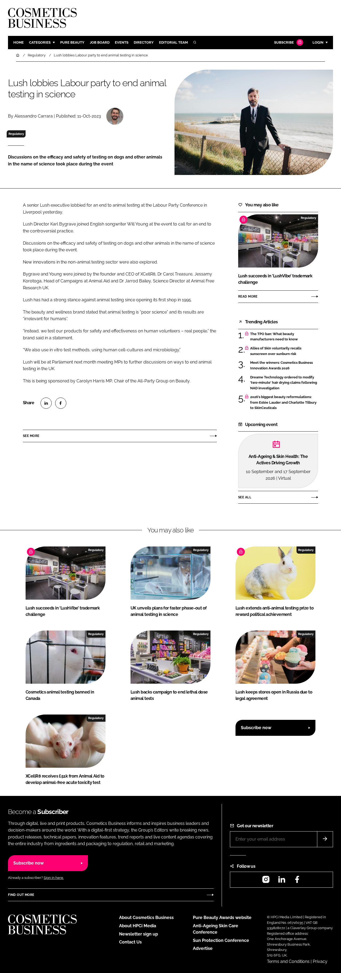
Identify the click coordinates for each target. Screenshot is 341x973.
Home (18, 42)
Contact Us (130, 942)
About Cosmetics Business (146, 917)
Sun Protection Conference (221, 940)
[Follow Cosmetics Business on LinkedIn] (281, 881)
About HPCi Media (137, 925)
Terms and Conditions (288, 961)
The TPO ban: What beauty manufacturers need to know (274, 336)
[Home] (18, 55)
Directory (144, 42)
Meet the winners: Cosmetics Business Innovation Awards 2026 (281, 365)
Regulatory (16, 133)
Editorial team (173, 42)
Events (121, 42)
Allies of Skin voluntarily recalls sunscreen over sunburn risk (275, 351)
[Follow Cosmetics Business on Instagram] (266, 881)
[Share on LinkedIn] (46, 403)
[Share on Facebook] (60, 403)
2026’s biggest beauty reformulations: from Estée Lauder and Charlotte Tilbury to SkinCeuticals (283, 402)
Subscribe (284, 42)
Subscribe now (256, 727)
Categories (40, 42)
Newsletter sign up (138, 934)
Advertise (203, 948)
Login (317, 42)
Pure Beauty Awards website (222, 917)
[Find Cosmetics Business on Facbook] (297, 881)
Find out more (21, 895)
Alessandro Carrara (33, 116)
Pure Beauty (72, 42)
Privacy (320, 961)
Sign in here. (54, 878)
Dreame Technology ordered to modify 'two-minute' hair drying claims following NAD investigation (283, 383)
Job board (99, 42)
